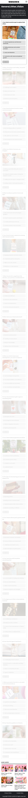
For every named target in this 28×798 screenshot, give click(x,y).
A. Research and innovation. (10, 335)
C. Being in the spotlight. (9, 342)
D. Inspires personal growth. (9, 428)
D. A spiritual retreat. (8, 467)
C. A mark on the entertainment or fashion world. (13, 627)
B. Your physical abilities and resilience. (12, 379)
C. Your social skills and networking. (11, 383)
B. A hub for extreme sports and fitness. (12, 218)
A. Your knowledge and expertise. (11, 376)
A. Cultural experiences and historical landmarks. (12, 42)
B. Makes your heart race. (9, 91)
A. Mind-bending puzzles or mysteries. (12, 128)
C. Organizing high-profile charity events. (13, 504)
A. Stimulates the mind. (8, 416)
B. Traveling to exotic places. (10, 338)
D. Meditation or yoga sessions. (10, 266)
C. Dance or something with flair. (11, 668)
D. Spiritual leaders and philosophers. (12, 548)
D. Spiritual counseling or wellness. (11, 507)
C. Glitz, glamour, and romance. (10, 135)
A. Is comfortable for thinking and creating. (13, 578)
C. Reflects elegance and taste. (11, 424)
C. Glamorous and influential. (10, 709)
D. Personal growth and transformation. (12, 139)
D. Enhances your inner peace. (10, 98)
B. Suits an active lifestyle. (9, 582)
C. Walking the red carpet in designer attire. (13, 179)
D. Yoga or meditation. (8, 672)
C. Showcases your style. (9, 95)
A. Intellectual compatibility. (10, 741)
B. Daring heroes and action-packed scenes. (14, 132)
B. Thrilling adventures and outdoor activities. (11, 48)
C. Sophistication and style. (9, 748)
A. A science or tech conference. (11, 455)
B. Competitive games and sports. (11, 258)
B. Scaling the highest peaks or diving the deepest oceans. (13, 174)
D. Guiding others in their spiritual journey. (13, 183)
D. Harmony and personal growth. (11, 307)
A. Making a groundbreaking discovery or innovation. (13, 169)
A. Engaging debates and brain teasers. (12, 255)
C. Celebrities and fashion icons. (11, 545)
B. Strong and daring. (8, 705)
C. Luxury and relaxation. (9, 52)
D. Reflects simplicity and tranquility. (12, 589)
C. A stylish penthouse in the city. (11, 221)
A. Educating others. (8, 496)
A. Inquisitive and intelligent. (9, 702)
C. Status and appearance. (9, 303)
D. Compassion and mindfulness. (11, 752)
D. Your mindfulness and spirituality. (11, 387)
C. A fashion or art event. (9, 463)
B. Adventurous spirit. (8, 744)
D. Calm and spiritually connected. (11, 713)
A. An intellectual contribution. (10, 619)
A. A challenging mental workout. (11, 659)
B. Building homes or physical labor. (11, 500)
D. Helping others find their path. (11, 346)
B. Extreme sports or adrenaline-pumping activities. (13, 664)
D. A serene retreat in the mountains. (12, 225)
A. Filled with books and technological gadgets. (12, 213)
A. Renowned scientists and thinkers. (12, 537)
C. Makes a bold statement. (10, 585)
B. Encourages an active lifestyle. (11, 420)
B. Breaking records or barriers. (10, 622)
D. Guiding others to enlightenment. (11, 631)
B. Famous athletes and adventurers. (12, 541)
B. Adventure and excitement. (10, 299)
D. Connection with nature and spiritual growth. (12, 57)
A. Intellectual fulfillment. (9, 296)
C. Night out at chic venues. (9, 262)
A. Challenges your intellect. (10, 87)
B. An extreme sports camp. (10, 459)
